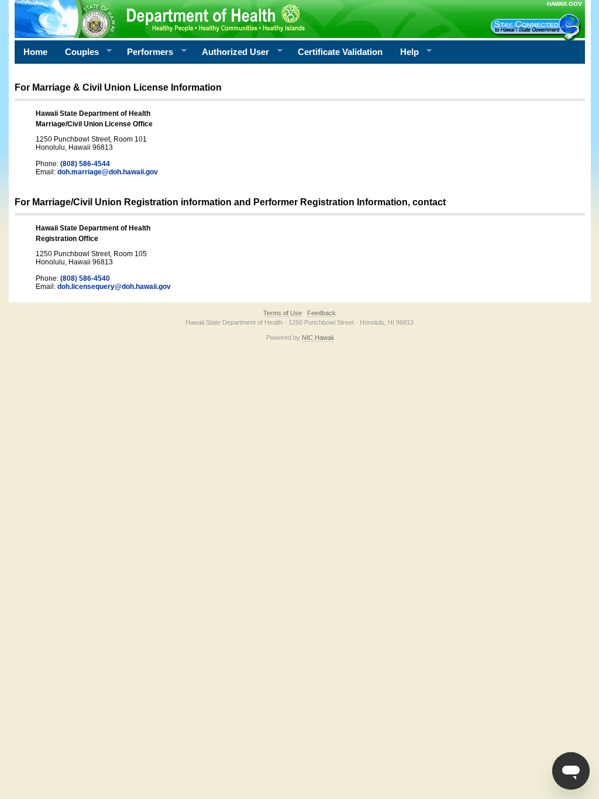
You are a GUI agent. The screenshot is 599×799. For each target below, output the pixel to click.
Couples (77, 52)
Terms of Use (282, 312)
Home (35, 52)
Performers (145, 52)
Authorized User (231, 52)
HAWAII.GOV (564, 4)
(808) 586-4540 (85, 278)
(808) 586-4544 (85, 164)
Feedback (321, 312)
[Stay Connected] (537, 27)
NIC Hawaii (317, 337)
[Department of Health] (243, 19)
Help (405, 52)
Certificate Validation (340, 52)
